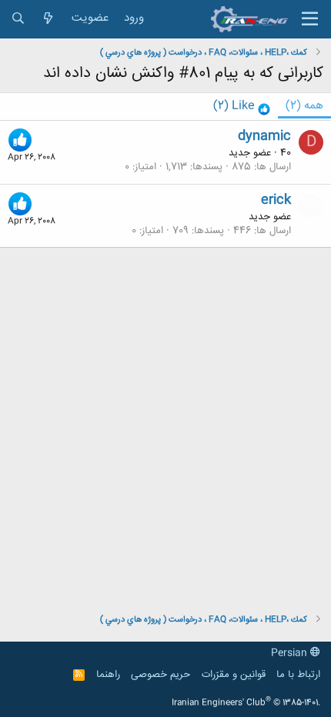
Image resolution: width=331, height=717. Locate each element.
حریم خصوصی (160, 674)
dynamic (264, 136)
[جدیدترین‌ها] (48, 19)
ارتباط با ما (298, 674)
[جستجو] (18, 19)
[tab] (242, 106)
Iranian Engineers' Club (246, 703)
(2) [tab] (304, 105)
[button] (310, 19)
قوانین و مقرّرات (234, 674)
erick (276, 200)
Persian (290, 653)
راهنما (108, 674)
